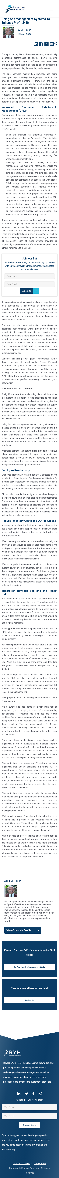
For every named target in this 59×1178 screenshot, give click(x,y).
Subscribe (26, 291)
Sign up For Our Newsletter (29, 1100)
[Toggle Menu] (51, 12)
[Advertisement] (29, 867)
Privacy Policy (40, 1163)
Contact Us (29, 1000)
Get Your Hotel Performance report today (30, 967)
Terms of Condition (21, 1163)
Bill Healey (24, 30)
